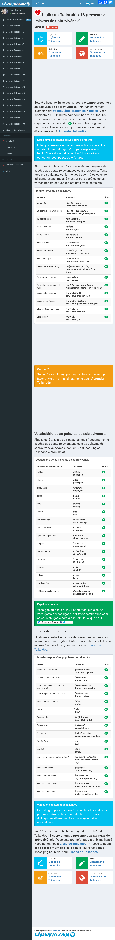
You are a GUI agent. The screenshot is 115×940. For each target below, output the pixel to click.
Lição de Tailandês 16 (15, 111)
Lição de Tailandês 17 (15, 117)
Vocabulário (10, 141)
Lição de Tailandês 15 (15, 105)
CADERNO (56, 930)
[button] (39, 3)
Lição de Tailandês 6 (14, 50)
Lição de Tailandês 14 (15, 99)
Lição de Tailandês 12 (15, 87)
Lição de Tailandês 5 (14, 44)
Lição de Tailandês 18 (15, 123)
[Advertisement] (73, 80)
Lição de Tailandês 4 (14, 37)
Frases (8, 153)
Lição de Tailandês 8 (14, 62)
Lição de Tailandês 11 (15, 80)
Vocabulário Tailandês (97, 39)
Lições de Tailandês (54, 39)
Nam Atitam (15, 10)
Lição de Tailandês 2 (14, 25)
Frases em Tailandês (54, 53)
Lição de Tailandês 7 (14, 56)
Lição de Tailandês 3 (14, 31)
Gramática (10, 147)
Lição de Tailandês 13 (15, 93)
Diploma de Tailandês (15, 129)
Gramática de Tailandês (98, 53)
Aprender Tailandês (18, 13)
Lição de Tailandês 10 (15, 74)
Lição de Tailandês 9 (14, 68)
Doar (7, 170)
